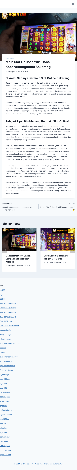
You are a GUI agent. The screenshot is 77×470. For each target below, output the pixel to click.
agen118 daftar (6, 415)
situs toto (4, 428)
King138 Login (5, 335)
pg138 (2, 290)
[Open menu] (73, 4)
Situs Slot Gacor (6, 370)
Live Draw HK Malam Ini (9, 326)
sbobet (3, 348)
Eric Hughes (11, 71)
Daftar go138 (5, 446)
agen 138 (3, 295)
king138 (3, 423)
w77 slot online (6, 361)
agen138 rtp (5, 379)
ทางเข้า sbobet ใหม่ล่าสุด (10, 343)
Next (72, 250)
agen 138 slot (5, 450)
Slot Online (10, 58)
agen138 (3, 384)
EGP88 (2, 299)
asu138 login (5, 419)
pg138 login (4, 375)
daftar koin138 (6, 410)
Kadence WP (58, 464)
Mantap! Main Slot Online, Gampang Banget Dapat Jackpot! (18, 259)
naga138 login (5, 392)
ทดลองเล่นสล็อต (6, 330)
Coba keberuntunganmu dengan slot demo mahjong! (17, 207)
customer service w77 (9, 357)
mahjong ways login (8, 317)
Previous (4, 250)
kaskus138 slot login (8, 303)
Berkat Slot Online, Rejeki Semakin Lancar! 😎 (57, 207)
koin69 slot (4, 401)
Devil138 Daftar (6, 321)
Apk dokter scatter (7, 366)
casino (2, 352)
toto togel (4, 441)
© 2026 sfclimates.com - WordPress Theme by (33, 464)
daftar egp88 (5, 397)
